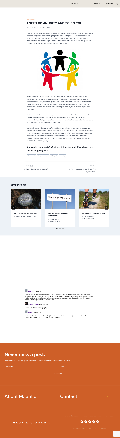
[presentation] (26, 199)
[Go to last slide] (13, 208)
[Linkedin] (89, 421)
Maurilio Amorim (34, 28)
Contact (97, 3)
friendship (54, 156)
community (31, 19)
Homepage (74, 3)
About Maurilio (20, 396)
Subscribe (109, 3)
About (86, 3)
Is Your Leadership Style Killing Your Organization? (82, 169)
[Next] (106, 208)
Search (117, 3)
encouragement (43, 156)
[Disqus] (60, 263)
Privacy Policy (103, 416)
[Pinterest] (93, 421)
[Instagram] (97, 421)
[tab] (56, 228)
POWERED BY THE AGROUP (97, 428)
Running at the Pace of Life (93, 213)
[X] (85, 421)
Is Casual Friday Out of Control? (36, 167)
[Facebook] (82, 421)
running (62, 156)
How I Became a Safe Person (25, 213)
